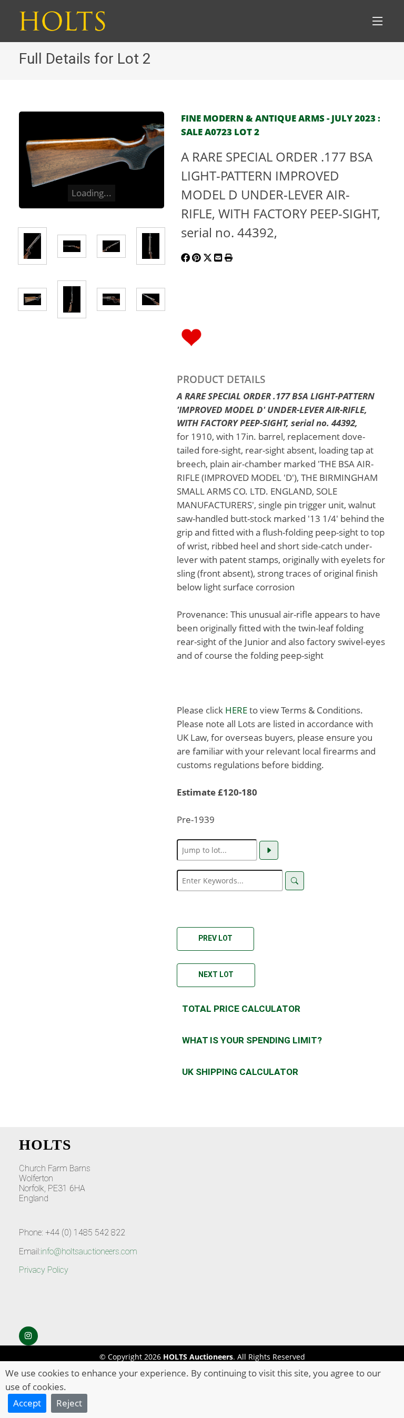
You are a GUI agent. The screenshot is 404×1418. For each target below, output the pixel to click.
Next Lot (216, 974)
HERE (236, 709)
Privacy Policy (43, 1270)
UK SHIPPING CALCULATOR (240, 1072)
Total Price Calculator (241, 1008)
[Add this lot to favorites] (191, 336)
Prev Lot (215, 938)
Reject (69, 1402)
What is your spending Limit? (252, 1040)
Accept (27, 1402)
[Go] (268, 850)
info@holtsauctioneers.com (89, 1251)
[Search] (294, 880)
